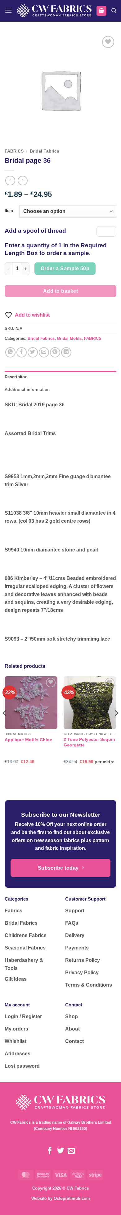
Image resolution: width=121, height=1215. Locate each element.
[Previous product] (22, 180)
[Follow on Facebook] (49, 1151)
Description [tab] (16, 376)
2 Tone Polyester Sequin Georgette (89, 742)
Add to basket (60, 291)
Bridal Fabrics (44, 151)
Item (9, 211)
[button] (8, 10)
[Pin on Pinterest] (55, 352)
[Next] (116, 725)
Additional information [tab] (27, 389)
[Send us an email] (71, 1151)
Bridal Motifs (69, 338)
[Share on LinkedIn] (66, 352)
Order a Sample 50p (65, 268)
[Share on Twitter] (33, 352)
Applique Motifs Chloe (28, 739)
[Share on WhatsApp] (10, 352)
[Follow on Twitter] (60, 1151)
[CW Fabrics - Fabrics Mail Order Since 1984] (54, 10)
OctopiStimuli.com (72, 1198)
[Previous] (5, 725)
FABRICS (14, 151)
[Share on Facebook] (21, 352)
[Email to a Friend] (44, 352)
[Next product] (10, 180)
